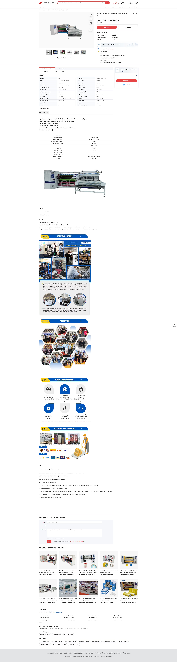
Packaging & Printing (46, 9)
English (56, 653)
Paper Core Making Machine (45, 620)
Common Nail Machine (118, 620)
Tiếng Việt (120, 653)
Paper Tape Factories (44, 641)
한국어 (99, 653)
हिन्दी (107, 653)
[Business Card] (136, 75)
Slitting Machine (69, 9)
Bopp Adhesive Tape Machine (109, 641)
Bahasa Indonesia (126, 653)
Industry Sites (97, 652)
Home (40, 9)
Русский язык (76, 653)
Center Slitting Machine (68, 634)
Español (60, 653)
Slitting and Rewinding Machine (70, 617)
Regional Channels (104, 652)
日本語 (103, 653)
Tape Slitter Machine (123, 641)
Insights (123, 652)
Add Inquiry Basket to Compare (66, 58)
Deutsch (86, 653)
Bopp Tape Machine (96, 641)
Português (65, 653)
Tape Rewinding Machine (93, 615)
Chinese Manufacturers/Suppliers (72, 652)
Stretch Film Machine (92, 617)
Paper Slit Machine (57, 634)
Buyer (106, 7)
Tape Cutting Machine (118, 615)
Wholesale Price (90, 652)
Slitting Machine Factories (70, 641)
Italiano (81, 653)
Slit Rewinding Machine (45, 634)
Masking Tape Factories (84, 641)
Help (114, 7)
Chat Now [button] (129, 27)
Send (49, 541)
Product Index (112, 652)
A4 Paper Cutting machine (94, 620)
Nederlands (91, 653)
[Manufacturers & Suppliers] (46, 2)
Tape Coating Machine (43, 615)
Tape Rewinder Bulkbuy (74, 644)
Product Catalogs (58, 612)
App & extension (121, 7)
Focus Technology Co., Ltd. (79, 656)
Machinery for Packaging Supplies (58, 9)
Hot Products (54, 652)
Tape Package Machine (44, 617)
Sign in (136, 3)
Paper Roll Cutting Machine (119, 617)
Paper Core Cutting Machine (70, 620)
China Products (61, 652)
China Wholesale (83, 652)
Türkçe (115, 653)
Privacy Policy (109, 656)
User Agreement (96, 656)
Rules (137, 7)
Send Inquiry (107, 27)
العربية (96, 653)
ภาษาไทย (111, 653)
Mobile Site (118, 652)
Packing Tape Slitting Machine (59, 644)
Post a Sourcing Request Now (77, 541)
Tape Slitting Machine (68, 615)
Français (70, 653)
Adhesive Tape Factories (57, 641)
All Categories (43, 7)
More (40, 647)
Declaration (103, 656)
